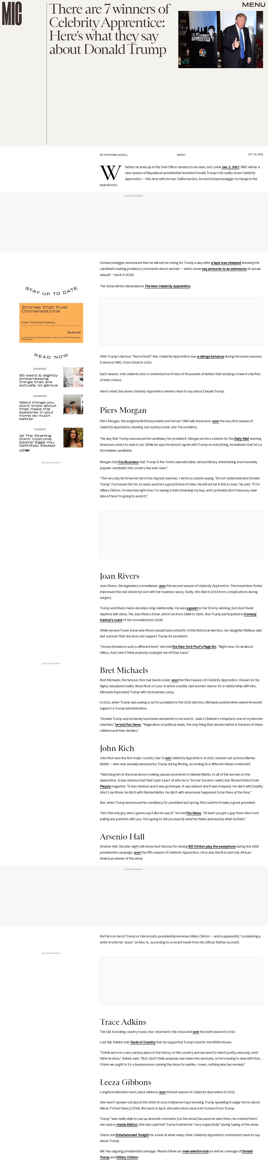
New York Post (189, 647)
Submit (74, 332)
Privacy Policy (27, 339)
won (215, 421)
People (105, 786)
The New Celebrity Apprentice (167, 286)
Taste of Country (142, 1042)
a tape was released (226, 263)
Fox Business (128, 462)
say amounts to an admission (224, 269)
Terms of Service (70, 337)
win (168, 758)
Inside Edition (127, 1124)
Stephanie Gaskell (115, 155)
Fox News (194, 813)
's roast (116, 620)
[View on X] (181, 321)
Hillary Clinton (127, 1157)
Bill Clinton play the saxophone (212, 846)
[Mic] (12, 13)
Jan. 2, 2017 (230, 167)
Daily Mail (241, 438)
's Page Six (208, 647)
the (175, 647)
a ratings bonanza (210, 356)
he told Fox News (128, 724)
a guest (192, 608)
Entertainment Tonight (132, 1135)
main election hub (195, 1151)
